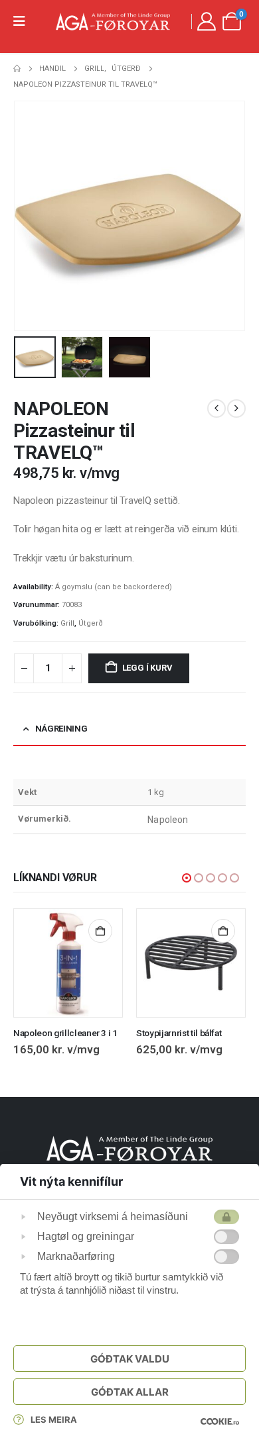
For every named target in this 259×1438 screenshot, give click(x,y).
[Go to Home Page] (17, 69)
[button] (30, 216)
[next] (236, 408)
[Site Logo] (113, 21)
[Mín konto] (206, 21)
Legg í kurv (147, 668)
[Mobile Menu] (23, 21)
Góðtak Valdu (129, 1359)
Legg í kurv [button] (100, 931)
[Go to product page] (68, 963)
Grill (67, 623)
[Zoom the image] (129, 1143)
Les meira (54, 1419)
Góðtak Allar (130, 1392)
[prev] (216, 408)
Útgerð (90, 623)
